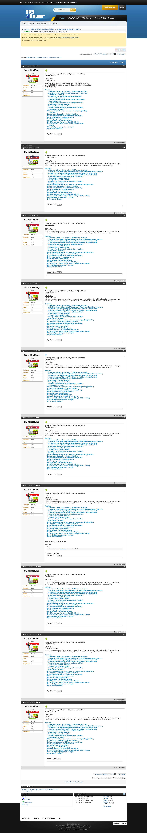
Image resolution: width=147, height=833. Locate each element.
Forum (62, 18)
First (105, 54)
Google (26, 805)
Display (122, 62)
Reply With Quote (120, 142)
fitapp (33, 789)
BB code (106, 796)
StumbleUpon (28, 802)
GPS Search (86, 18)
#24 (124, 283)
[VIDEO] (106, 802)
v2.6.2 (49, 789)
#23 (124, 215)
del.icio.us (27, 799)
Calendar (31, 23)
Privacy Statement (49, 818)
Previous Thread (69, 782)
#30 (124, 702)
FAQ (24, 23)
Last (122, 54)
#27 (124, 485)
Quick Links (53, 23)
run (45, 789)
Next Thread (78, 782)
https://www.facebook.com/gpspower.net (68, 37)
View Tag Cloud (27, 791)
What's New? (73, 18)
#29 (124, 634)
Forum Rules (100, 18)
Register (63, 549)
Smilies (106, 798)
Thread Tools (114, 62)
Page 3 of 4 (98, 54)
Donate (111, 18)
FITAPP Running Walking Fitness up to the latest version (44, 58)
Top (124, 778)
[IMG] (105, 800)
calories (29, 789)
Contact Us (25, 818)
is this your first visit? (39, 2)
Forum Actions (41, 23)
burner (24, 789)
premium (41, 789)
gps (37, 789)
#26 (124, 417)
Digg (25, 797)
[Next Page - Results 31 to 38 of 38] (119, 54)
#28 (124, 566)
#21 (124, 66)
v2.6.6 (53, 789)
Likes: (119, 50)
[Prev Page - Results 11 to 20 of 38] (109, 54)
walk (57, 789)
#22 (124, 147)
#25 (124, 351)
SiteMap (36, 818)
